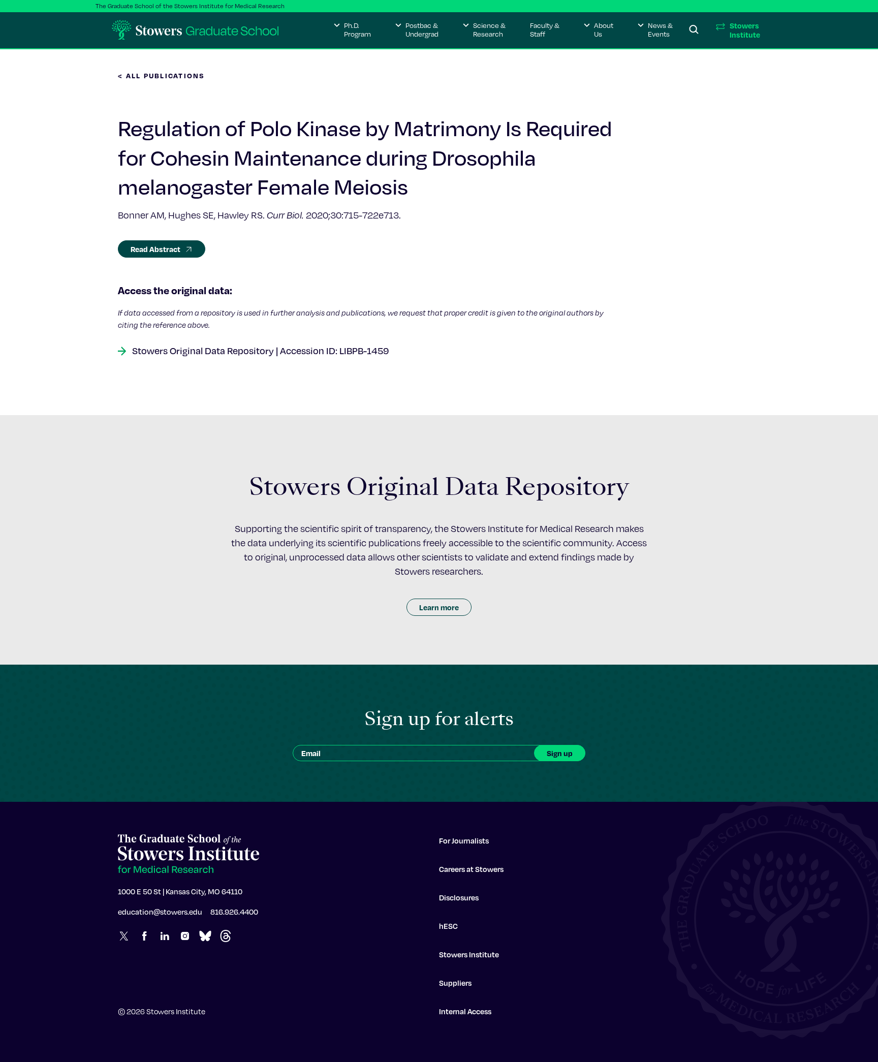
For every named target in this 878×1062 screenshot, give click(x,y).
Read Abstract (155, 249)
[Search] (694, 30)
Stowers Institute (469, 954)
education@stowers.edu (160, 911)
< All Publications (161, 75)
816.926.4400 (234, 911)
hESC (448, 925)
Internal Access (465, 1011)
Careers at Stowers (471, 868)
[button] (352, 30)
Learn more (439, 607)
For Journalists (464, 840)
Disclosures (459, 897)
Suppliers (455, 982)
